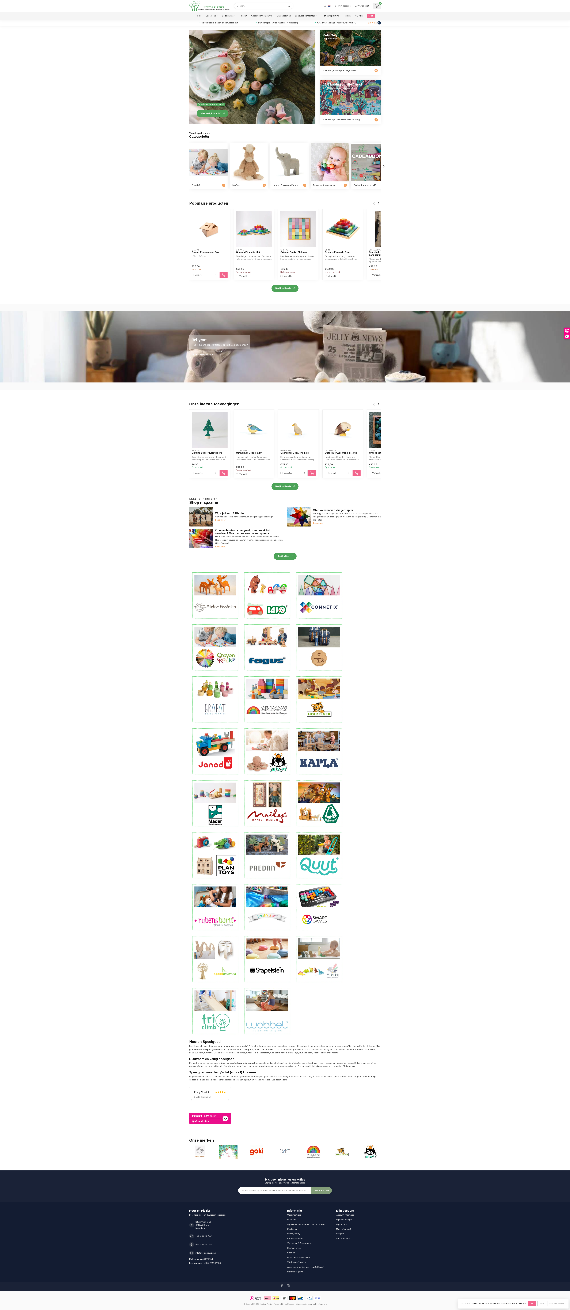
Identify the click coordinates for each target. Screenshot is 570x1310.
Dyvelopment (321, 1304)
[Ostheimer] (319, 803)
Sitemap (291, 1252)
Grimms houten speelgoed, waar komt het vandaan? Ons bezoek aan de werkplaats (242, 532)
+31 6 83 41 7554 (203, 1236)
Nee (542, 1303)
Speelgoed (211, 15)
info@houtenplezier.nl (205, 1253)
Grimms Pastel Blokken (293, 252)
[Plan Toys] (215, 855)
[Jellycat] (267, 751)
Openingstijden (294, 1214)
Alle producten (343, 1238)
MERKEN (359, 15)
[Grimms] (267, 699)
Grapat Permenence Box (205, 252)
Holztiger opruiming (330, 15)
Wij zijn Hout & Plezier (229, 513)
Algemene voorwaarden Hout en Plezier (306, 1224)
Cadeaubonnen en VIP (261, 15)
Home (198, 15)
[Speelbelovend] (215, 959)
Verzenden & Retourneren (299, 1243)
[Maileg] (267, 803)
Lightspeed (289, 1304)
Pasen (244, 15)
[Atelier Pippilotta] (215, 595)
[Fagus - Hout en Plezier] (267, 647)
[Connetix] (319, 595)
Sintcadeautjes (284, 15)
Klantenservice (294, 1248)
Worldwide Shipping (296, 1262)
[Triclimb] (215, 1011)
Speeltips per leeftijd (305, 15)
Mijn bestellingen (344, 1219)
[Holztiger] (319, 699)
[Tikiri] (319, 959)
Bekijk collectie (283, 288)
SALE (370, 15)
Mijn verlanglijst (343, 1229)
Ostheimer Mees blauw (249, 453)
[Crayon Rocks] (215, 647)
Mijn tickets (341, 1224)
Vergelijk (199, 275)
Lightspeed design (304, 1304)
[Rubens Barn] (215, 907)
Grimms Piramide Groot (338, 252)
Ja (532, 1303)
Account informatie (345, 1214)
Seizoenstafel (228, 15)
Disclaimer (292, 1229)
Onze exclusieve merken (298, 1257)
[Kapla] (319, 751)
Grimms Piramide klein (248, 252)
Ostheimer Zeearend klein (294, 453)
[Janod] (215, 751)
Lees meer (220, 519)
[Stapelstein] (267, 959)
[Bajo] (267, 595)
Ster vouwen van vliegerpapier (333, 510)
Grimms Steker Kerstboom (207, 453)
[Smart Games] (319, 907)
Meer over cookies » (557, 1303)
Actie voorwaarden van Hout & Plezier (305, 1267)
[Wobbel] (267, 1011)
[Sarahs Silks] (267, 907)
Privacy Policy (293, 1233)
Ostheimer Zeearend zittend (341, 453)
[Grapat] (215, 699)
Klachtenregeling (295, 1271)
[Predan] (267, 855)
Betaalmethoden (295, 1238)
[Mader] (215, 803)
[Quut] (319, 855)
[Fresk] (319, 647)
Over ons (291, 1219)
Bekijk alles (283, 556)
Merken (347, 15)
